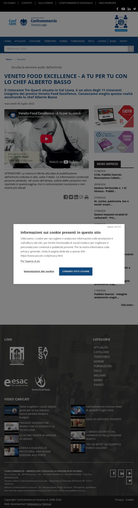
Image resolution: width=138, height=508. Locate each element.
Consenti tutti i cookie (75, 271)
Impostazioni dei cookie (39, 271)
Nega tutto (114, 227)
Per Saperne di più (30, 261)
